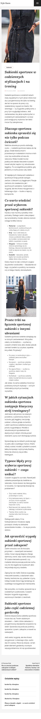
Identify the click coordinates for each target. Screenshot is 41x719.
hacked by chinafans (12, 684)
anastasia (22, 91)
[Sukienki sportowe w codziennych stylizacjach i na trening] (20, 36)
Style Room (5, 3)
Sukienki (9, 67)
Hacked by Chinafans (12, 699)
